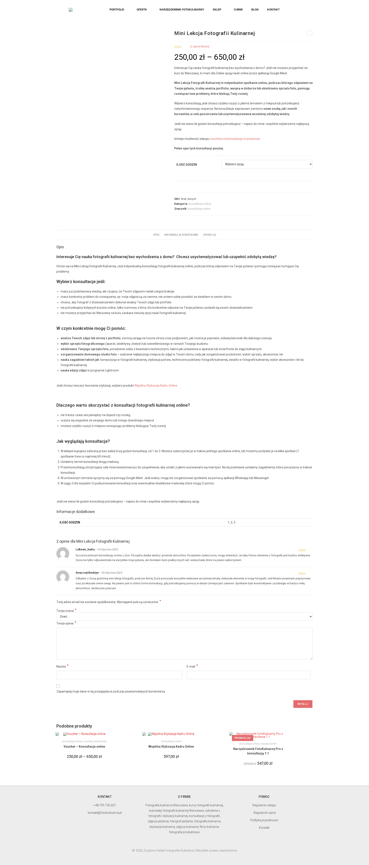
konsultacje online (200, 203)
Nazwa (62, 666)
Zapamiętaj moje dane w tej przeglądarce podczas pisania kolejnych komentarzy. (110, 691)
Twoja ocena (66, 610)
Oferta (142, 9)
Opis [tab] (156, 234)
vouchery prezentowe (95, 741)
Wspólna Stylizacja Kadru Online (155, 385)
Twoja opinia (66, 623)
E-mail (192, 666)
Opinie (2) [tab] (209, 234)
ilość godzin (186, 164)
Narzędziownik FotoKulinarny (182, 9)
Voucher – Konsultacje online (84, 746)
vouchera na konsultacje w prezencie (234, 138)
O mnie (238, 9)
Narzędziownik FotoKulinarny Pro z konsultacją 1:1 (258, 751)
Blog (255, 9)
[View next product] (310, 33)
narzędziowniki (268, 743)
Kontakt (273, 9)
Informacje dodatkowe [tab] (181, 234)
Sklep (217, 9)
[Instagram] (180, 843)
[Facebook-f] (188, 843)
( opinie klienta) (199, 46)
